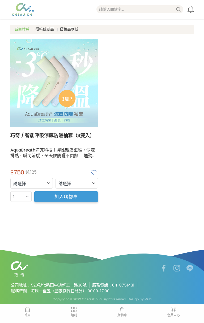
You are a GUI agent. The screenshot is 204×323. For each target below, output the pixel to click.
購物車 (122, 315)
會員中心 (173, 315)
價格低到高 (44, 29)
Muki (148, 299)
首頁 (27, 315)
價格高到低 (69, 29)
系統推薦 (22, 29)
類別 (74, 315)
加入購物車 (66, 197)
